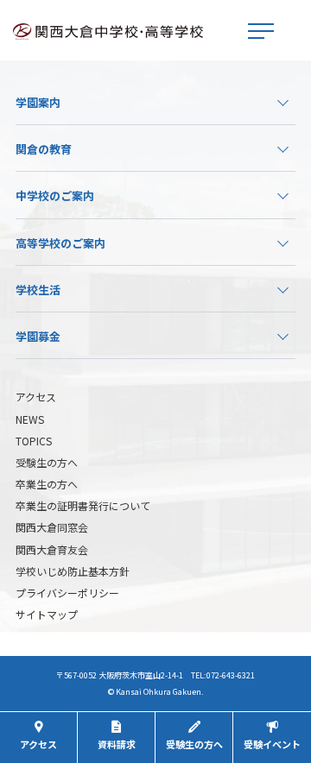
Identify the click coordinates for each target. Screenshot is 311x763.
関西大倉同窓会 (52, 527)
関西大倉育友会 (52, 549)
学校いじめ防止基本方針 (73, 571)
